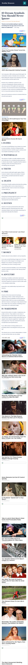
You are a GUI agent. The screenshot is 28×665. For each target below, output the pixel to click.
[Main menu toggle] (24, 3)
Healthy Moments (8, 3)
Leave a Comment (6, 21)
